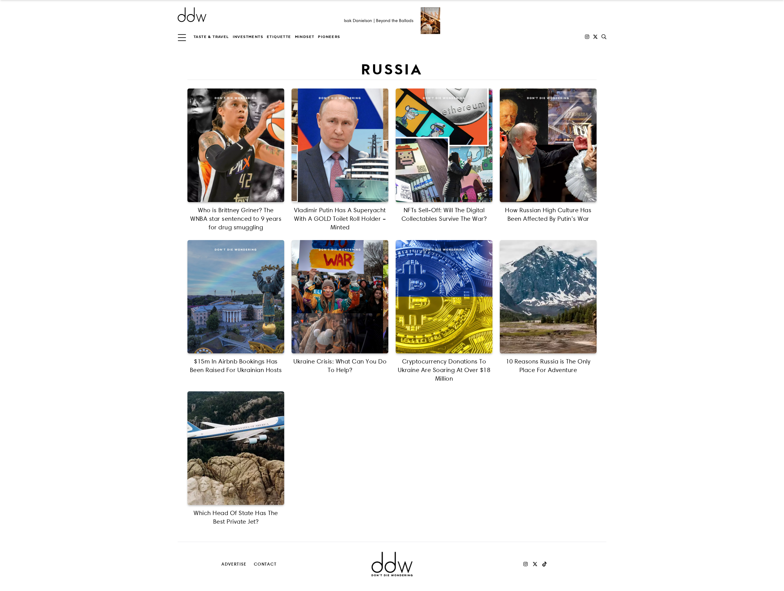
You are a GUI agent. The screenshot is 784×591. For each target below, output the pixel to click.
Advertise (234, 564)
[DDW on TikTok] (544, 564)
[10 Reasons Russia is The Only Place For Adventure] (548, 297)
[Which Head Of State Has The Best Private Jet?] (235, 448)
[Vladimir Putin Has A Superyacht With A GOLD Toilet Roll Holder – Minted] (340, 145)
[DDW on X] (595, 36)
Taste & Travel (211, 37)
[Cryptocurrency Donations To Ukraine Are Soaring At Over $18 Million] (444, 297)
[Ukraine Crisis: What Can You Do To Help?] (340, 297)
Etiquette (279, 37)
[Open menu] (182, 37)
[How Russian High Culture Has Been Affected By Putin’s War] (548, 145)
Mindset (305, 37)
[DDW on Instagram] (587, 36)
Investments (248, 37)
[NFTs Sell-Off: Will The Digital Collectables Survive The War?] (444, 145)
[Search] (603, 36)
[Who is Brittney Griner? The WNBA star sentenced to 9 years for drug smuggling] (235, 145)
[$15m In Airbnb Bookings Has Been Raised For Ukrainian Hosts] (235, 297)
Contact (265, 564)
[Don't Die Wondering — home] (236, 14)
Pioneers (329, 37)
